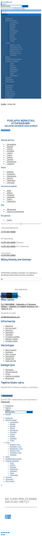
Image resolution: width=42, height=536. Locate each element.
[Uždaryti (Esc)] (2, 532)
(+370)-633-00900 (8, 246)
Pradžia (3, 104)
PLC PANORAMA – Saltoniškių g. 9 (14, 304)
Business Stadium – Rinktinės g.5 (18, 305)
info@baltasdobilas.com (10, 317)
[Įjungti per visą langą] (6, 532)
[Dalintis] (4, 532)
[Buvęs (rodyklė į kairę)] (2, 534)
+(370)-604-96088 (8, 232)
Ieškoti (25, 6)
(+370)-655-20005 (8, 242)
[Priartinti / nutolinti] (8, 532)
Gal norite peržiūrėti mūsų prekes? (21, 126)
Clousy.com (5, 402)
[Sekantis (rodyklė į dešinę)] (4, 534)
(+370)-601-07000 (18, 8)
